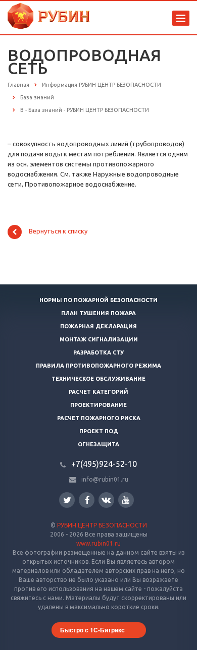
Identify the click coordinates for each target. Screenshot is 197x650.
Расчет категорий (98, 392)
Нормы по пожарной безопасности (98, 300)
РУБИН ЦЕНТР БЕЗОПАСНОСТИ (102, 525)
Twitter (67, 500)
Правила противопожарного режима (98, 366)
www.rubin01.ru (98, 543)
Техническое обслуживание (98, 379)
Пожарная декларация (98, 326)
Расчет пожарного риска (98, 418)
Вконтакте (106, 500)
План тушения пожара (98, 313)
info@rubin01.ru (104, 479)
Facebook (86, 500)
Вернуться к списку (58, 231)
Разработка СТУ (98, 352)
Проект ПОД (98, 431)
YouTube (126, 500)
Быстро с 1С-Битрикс (92, 629)
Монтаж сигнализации (99, 339)
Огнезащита (98, 444)
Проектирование (98, 405)
